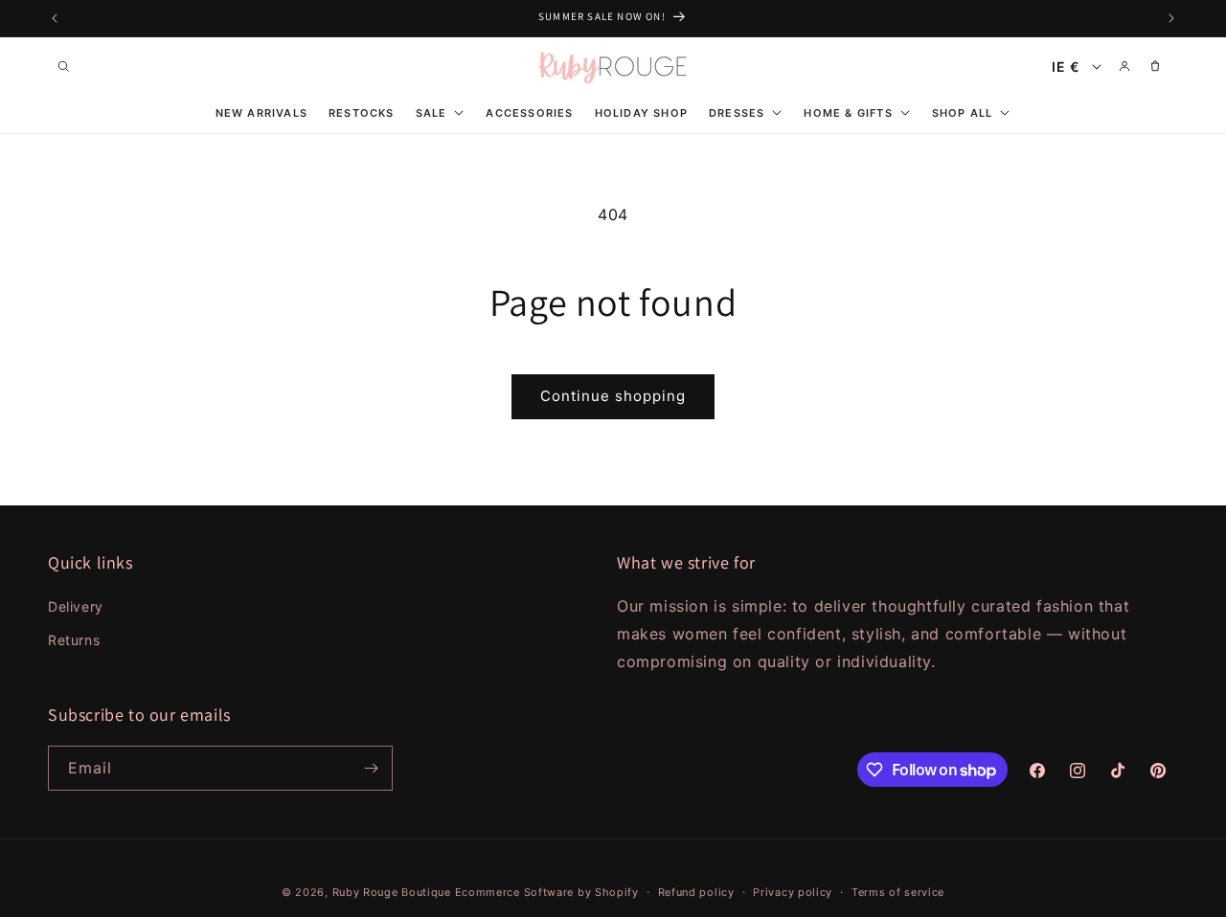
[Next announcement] (1171, 18)
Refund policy (696, 892)
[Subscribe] (371, 768)
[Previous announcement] (55, 18)
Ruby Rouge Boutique (393, 892)
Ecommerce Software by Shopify (547, 892)
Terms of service (897, 892)
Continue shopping (613, 396)
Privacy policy (792, 892)
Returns (74, 640)
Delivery (75, 606)
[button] (63, 66)
